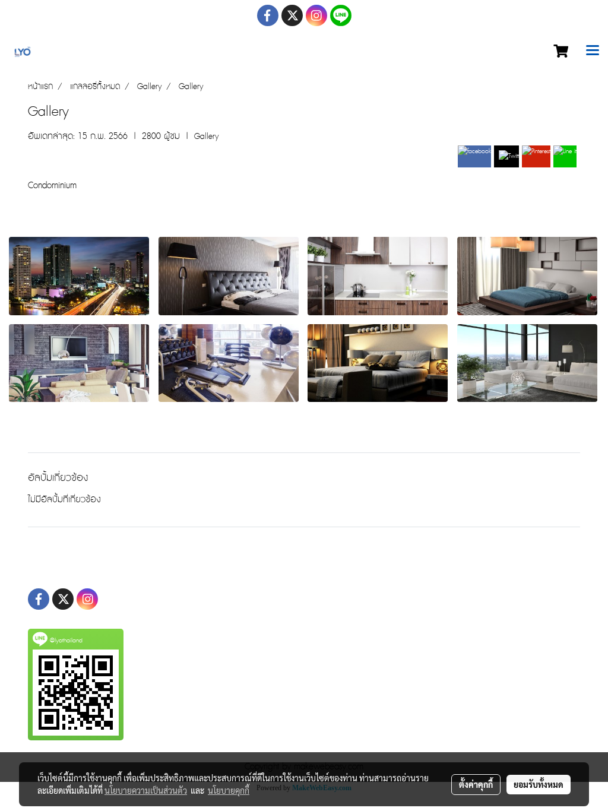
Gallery (206, 136)
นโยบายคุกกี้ (228, 790)
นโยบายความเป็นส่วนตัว (145, 790)
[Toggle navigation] (593, 52)
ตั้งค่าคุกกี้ (476, 784)
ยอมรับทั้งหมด (538, 784)
